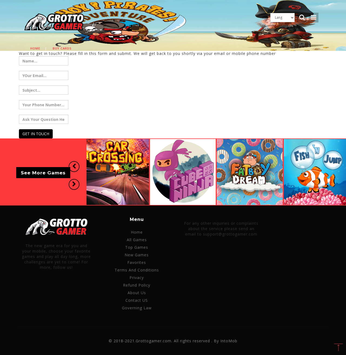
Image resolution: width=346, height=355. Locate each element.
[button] (74, 166)
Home (35, 48)
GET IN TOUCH (35, 133)
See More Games (43, 172)
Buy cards (62, 48)
